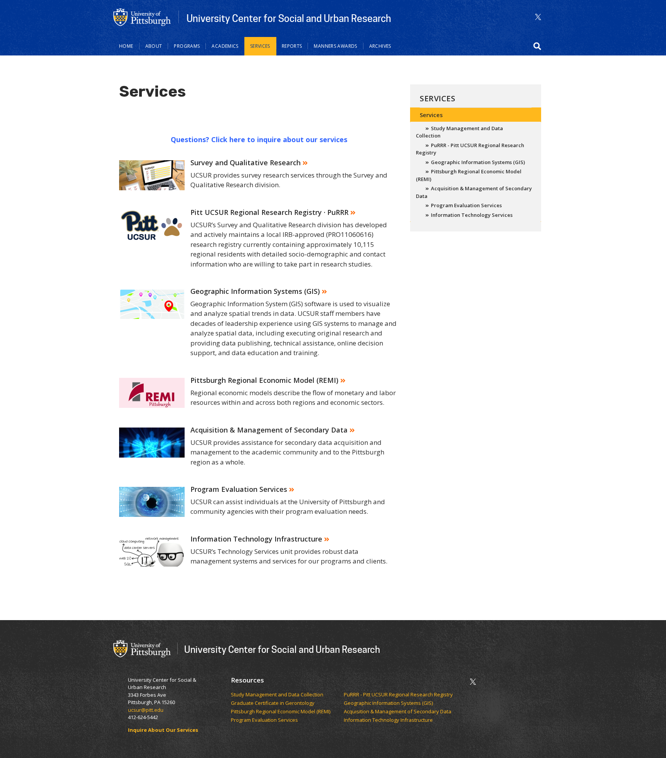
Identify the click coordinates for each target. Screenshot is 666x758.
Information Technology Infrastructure (388, 720)
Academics (225, 46)
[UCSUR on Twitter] (538, 17)
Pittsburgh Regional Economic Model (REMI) (468, 175)
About (153, 46)
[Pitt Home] (142, 16)
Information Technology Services (472, 214)
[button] (537, 46)
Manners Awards (335, 46)
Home (126, 46)
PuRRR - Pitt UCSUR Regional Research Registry (470, 149)
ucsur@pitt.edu (146, 709)
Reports (292, 46)
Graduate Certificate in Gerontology (273, 703)
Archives (380, 46)
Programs (187, 46)
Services (260, 46)
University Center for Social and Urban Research (289, 18)
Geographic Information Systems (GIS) (478, 162)
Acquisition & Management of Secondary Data (474, 192)
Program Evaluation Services (466, 205)
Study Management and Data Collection (459, 132)
